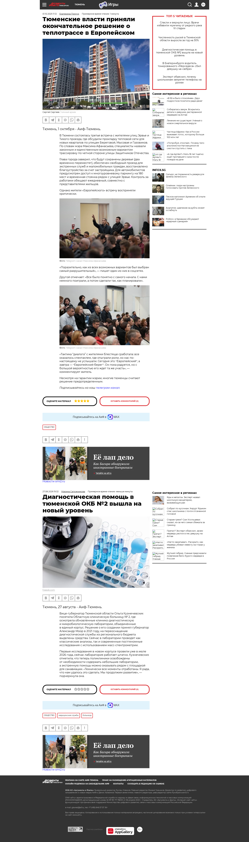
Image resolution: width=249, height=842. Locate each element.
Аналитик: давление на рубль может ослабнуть (185, 209)
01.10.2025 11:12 (50, 14)
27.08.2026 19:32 (51, 491)
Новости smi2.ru (54, 481)
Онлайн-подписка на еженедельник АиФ (87, 784)
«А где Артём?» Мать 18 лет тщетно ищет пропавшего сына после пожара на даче (185, 157)
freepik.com (49, 590)
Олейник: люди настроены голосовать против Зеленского (182, 186)
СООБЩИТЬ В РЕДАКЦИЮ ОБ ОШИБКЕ (145, 784)
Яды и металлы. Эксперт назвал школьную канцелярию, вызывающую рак (183, 500)
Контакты (118, 784)
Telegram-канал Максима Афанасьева (86, 261)
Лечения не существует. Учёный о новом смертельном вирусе (184, 122)
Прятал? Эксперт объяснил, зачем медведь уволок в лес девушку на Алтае (185, 533)
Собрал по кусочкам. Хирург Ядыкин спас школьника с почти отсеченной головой (186, 511)
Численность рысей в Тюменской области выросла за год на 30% (179, 39)
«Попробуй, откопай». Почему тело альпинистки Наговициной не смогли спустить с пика (185, 146)
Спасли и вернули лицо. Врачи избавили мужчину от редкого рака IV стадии (179, 25)
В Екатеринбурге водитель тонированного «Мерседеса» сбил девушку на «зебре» (179, 66)
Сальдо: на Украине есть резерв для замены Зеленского (185, 175)
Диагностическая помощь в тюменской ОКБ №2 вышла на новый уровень (179, 52)
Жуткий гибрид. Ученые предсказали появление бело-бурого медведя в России (186, 556)
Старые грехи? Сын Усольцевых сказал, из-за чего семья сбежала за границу (186, 522)
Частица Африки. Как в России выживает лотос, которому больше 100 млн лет (185, 134)
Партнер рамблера (94, 829)
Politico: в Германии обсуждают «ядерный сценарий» (182, 220)
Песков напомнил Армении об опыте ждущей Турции (185, 198)
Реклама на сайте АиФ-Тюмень (81, 780)
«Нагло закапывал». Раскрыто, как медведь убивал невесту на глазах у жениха (186, 545)
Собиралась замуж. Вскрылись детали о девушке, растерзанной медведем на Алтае (184, 112)
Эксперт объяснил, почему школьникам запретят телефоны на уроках (179, 79)
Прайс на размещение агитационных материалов (129, 780)
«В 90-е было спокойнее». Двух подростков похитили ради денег (185, 99)
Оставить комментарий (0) (125, 401)
